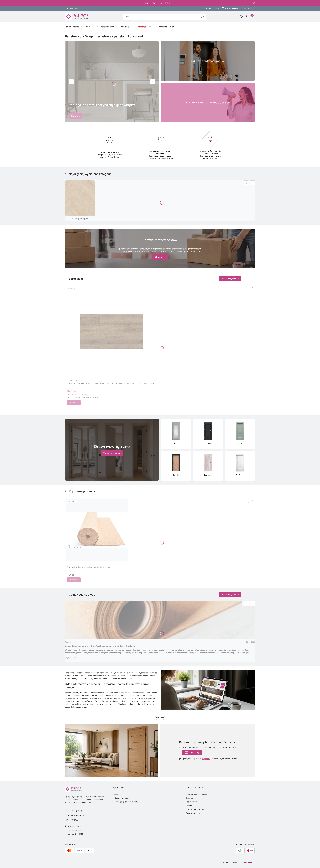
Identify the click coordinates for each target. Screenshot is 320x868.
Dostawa (189, 798)
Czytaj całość (70, 658)
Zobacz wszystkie (228, 278)
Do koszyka (73, 402)
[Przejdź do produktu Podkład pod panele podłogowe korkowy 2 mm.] (97, 530)
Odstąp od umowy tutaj (195, 809)
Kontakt (189, 805)
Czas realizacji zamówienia (196, 794)
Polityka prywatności (120, 798)
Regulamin (206, 759)
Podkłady (68, 642)
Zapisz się (194, 752)
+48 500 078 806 (214, 8)
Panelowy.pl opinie (193, 813)
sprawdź (172, 3)
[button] (202, 17)
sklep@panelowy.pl (232, 8)
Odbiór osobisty (192, 802)
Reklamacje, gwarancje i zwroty (125, 802)
